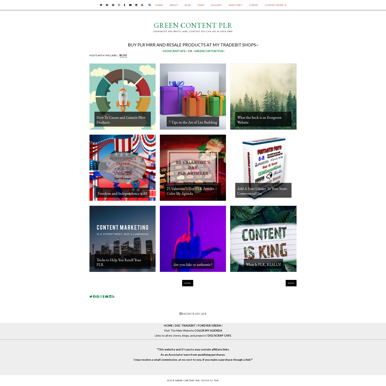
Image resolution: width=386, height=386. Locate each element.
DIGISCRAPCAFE (194, 313)
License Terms (274, 5)
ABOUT (174, 5)
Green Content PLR (193, 25)
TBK (216, 380)
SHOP (201, 5)
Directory (236, 5)
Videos (253, 5)
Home (159, 5)
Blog (188, 5)
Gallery (216, 5)
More (291, 283)
